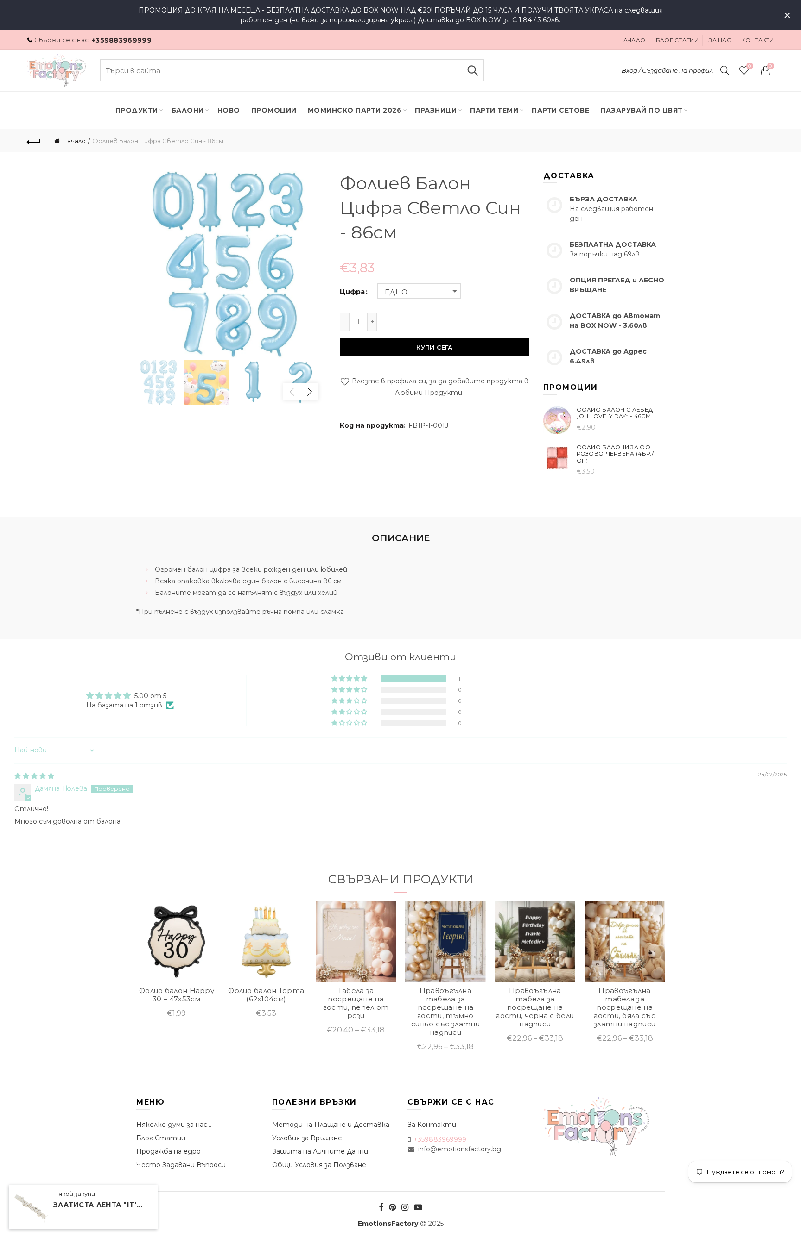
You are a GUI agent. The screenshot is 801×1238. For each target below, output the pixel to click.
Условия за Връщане (307, 1138)
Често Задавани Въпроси (181, 1165)
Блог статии (677, 40)
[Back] (33, 140)
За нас (720, 40)
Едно (396, 292)
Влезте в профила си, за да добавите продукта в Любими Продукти (439, 387)
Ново (228, 110)
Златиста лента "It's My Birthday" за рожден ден (99, 1204)
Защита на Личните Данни (320, 1151)
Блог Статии (160, 1138)
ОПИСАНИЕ (401, 538)
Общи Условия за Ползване (319, 1165)
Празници (436, 110)
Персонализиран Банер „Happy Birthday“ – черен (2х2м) (266, 1003)
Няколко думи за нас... (173, 1124)
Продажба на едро (168, 1151)
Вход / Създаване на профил (667, 70)
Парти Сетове (560, 110)
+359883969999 (122, 40)
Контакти (757, 40)
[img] (34, 776)
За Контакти (431, 1124)
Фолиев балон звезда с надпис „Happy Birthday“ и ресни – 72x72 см (355, 1003)
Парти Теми (494, 110)
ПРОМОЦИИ (274, 110)
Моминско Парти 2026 (355, 110)
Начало (632, 40)
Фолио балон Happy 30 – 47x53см (534, 995)
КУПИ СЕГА (434, 347)
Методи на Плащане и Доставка (330, 1124)
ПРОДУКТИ (136, 110)
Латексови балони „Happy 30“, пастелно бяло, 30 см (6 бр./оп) (445, 1003)
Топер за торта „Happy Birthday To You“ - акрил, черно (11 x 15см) (176, 1003)
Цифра (352, 292)
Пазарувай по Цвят (641, 110)
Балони (188, 110)
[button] (350, 678)
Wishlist (749, 66)
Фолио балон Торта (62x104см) (624, 995)
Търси (472, 70)
